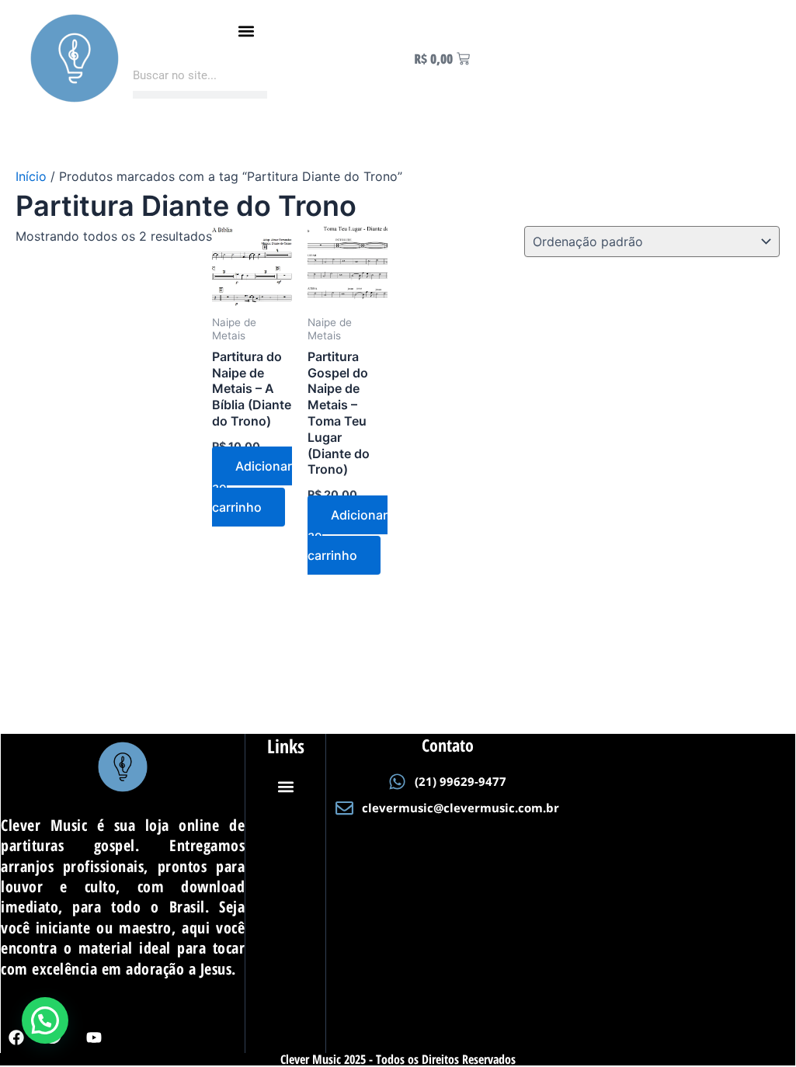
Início (31, 176)
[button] (246, 31)
